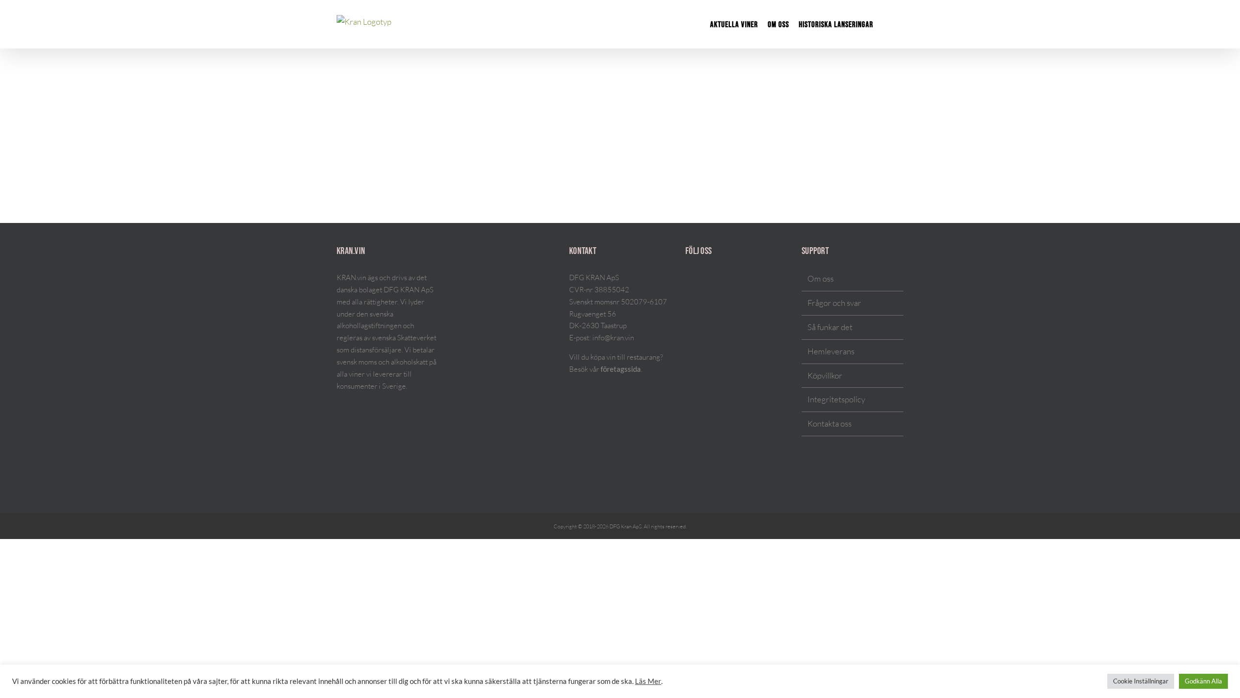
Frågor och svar (834, 303)
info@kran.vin (613, 337)
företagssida (621, 369)
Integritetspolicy (836, 399)
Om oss (820, 278)
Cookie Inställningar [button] (1140, 681)
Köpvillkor (824, 375)
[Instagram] (688, 279)
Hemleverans (830, 351)
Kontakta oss (829, 423)
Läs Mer (648, 681)
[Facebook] (701, 279)
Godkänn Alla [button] (1203, 681)
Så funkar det (829, 327)
